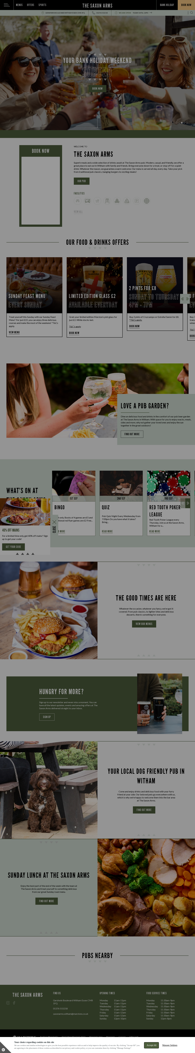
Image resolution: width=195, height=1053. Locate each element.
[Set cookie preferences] (5, 1047)
